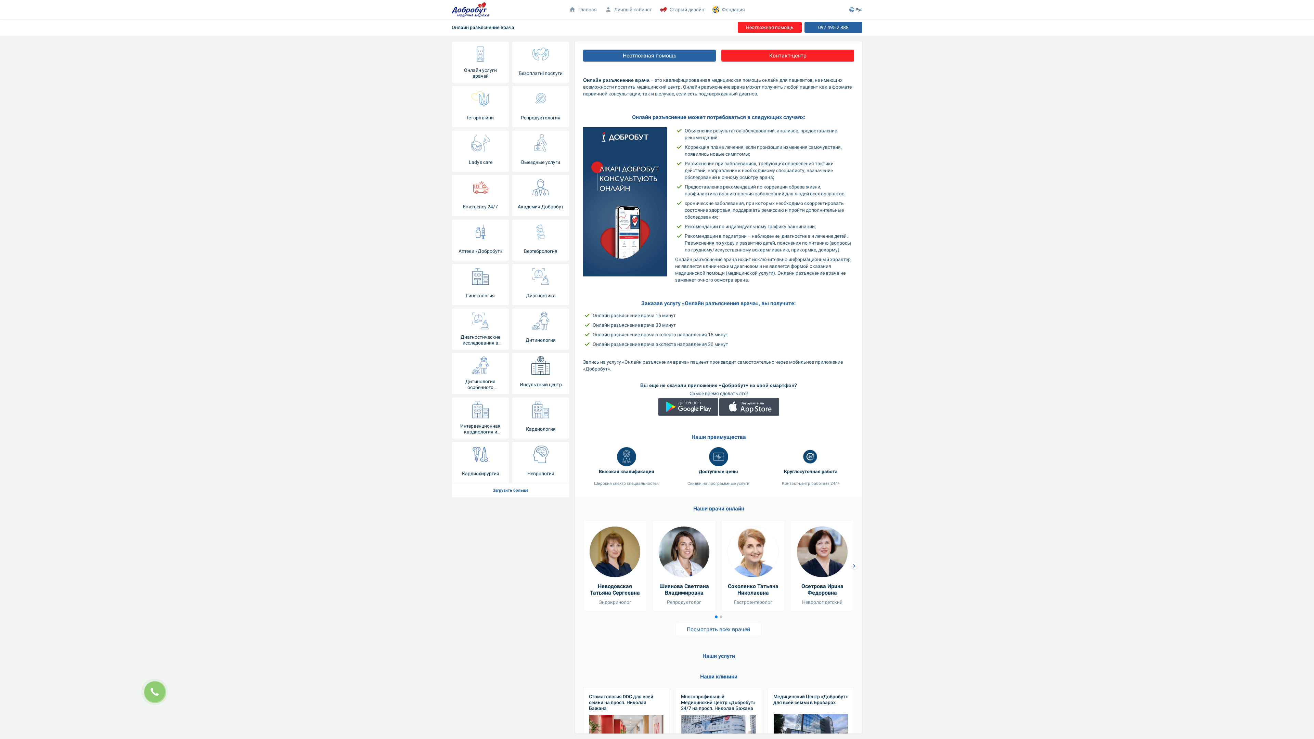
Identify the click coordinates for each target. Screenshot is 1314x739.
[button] (854, 565)
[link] (770, 27)
